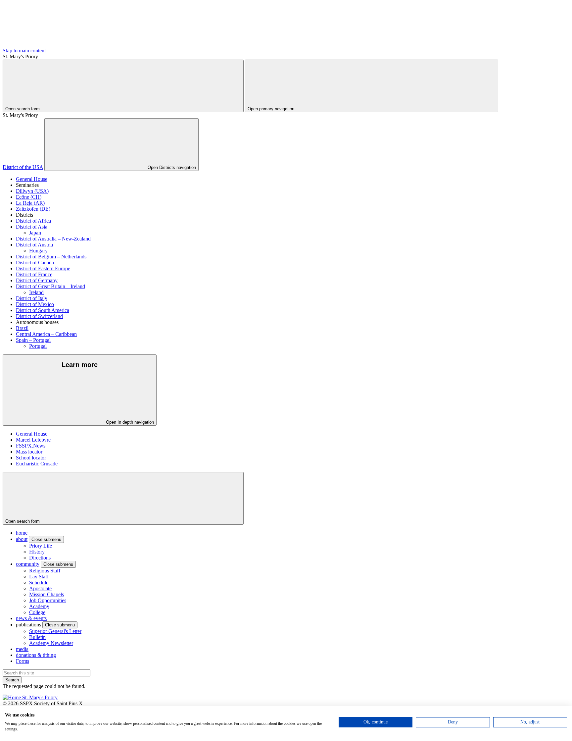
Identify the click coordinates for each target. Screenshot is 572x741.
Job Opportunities (47, 600)
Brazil (22, 328)
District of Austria (34, 244)
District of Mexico (35, 304)
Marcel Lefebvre (33, 440)
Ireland (36, 292)
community (27, 564)
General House (31, 179)
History (37, 552)
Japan (35, 233)
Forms (22, 661)
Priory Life (40, 546)
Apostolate (40, 588)
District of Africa (33, 221)
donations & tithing (36, 655)
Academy (39, 606)
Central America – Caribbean (46, 334)
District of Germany (37, 280)
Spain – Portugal (33, 340)
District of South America (42, 310)
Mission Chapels (46, 594)
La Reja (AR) (30, 203)
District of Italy (31, 298)
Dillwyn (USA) (32, 191)
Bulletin (37, 637)
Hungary (38, 250)
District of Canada (35, 262)
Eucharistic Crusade (37, 463)
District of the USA (23, 167)
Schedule (38, 582)
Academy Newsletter (51, 643)
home (21, 533)
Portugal (38, 346)
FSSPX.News (30, 446)
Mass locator (29, 451)
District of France (34, 274)
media (22, 649)
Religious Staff (44, 570)
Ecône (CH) (28, 197)
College (37, 612)
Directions (40, 557)
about (21, 539)
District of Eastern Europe (43, 268)
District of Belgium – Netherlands (51, 256)
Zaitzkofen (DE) (33, 209)
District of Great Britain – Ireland (50, 286)
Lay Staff (39, 576)
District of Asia (31, 227)
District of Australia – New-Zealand (53, 238)
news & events (31, 618)
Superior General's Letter (55, 631)
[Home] (30, 697)
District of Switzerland (39, 316)
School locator (31, 457)
